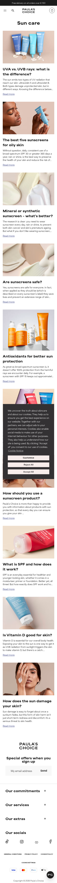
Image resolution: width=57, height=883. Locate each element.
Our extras (15, 818)
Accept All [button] (28, 472)
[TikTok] (7, 841)
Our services (17, 804)
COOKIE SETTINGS (28, 862)
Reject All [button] (28, 465)
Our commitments (22, 790)
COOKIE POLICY (47, 854)
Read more (9, 94)
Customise (28, 457)
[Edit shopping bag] (52, 10)
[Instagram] (21, 841)
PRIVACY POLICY (31, 854)
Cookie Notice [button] (15, 450)
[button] (50, 874)
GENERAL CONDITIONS (13, 854)
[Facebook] (51, 841)
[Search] (12, 10)
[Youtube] (36, 841)
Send (43, 770)
